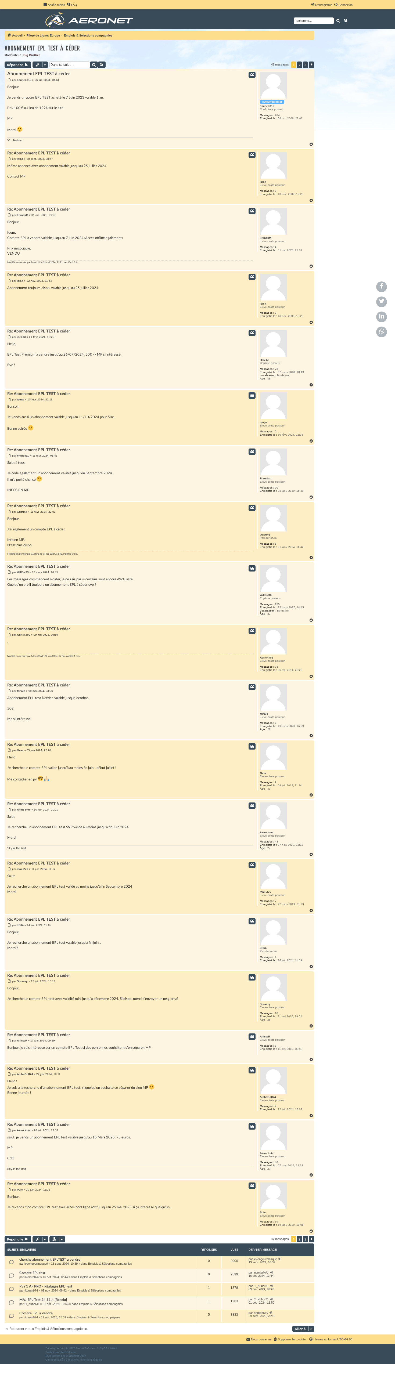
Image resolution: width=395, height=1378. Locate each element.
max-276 (265, 891)
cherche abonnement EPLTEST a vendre (49, 1259)
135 (277, 604)
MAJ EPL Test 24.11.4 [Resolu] (43, 1300)
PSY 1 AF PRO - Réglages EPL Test (45, 1286)
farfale (264, 713)
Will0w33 (266, 595)
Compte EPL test (32, 1273)
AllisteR (265, 1036)
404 (277, 115)
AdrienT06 (266, 657)
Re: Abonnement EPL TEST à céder (38, 153)
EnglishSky (261, 1312)
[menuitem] (71, 5)
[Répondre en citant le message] (252, 75)
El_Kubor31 (261, 1285)
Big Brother (31, 55)
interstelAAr (32, 1277)
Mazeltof (74, 1355)
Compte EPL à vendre (36, 1313)
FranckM (265, 237)
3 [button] (305, 64)
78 (276, 368)
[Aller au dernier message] (280, 1259)
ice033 (264, 359)
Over (263, 773)
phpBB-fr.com (68, 1352)
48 (276, 841)
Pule (263, 1212)
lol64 (263, 181)
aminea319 (267, 105)
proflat (56, 1355)
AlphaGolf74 (268, 1096)
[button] (311, 65)
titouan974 (31, 1290)
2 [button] (299, 64)
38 (276, 666)
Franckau (266, 478)
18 (276, 1013)
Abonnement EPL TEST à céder (42, 48)
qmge (263, 422)
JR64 (263, 947)
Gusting (265, 534)
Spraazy (265, 1004)
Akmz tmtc (267, 832)
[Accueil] (90, 19)
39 (276, 1221)
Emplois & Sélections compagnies (110, 1263)
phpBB (68, 1348)
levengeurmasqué (36, 1263)
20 (276, 487)
